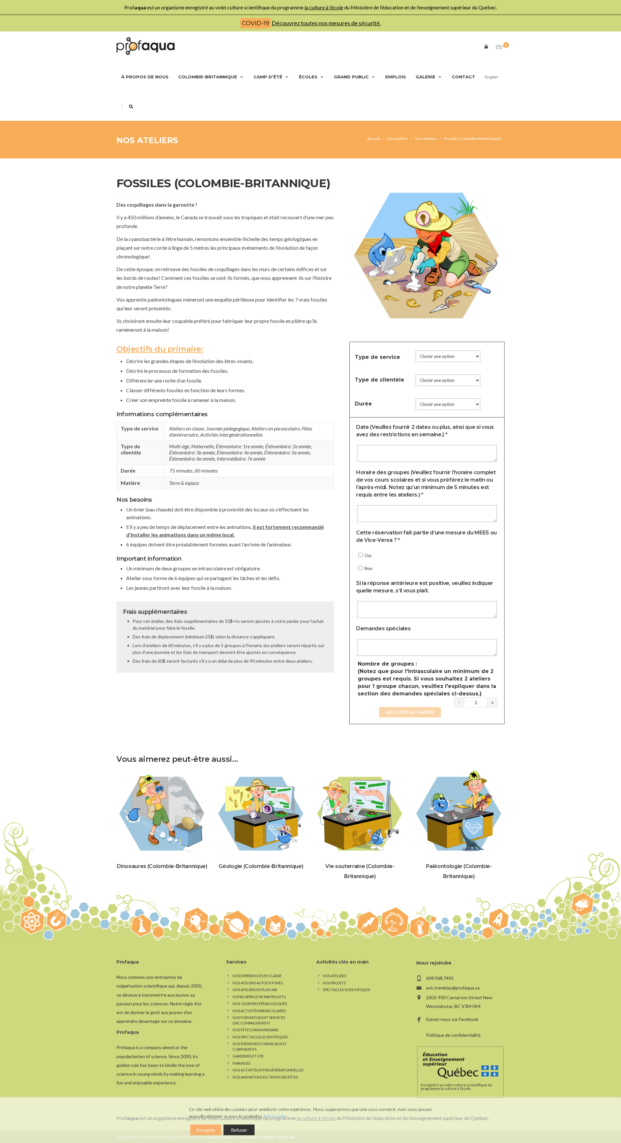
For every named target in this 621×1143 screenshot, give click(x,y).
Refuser (239, 1130)
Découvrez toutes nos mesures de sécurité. (326, 23)
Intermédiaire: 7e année (241, 458)
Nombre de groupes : (427, 679)
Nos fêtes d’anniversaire (255, 1030)
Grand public (351, 76)
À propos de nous (145, 76)
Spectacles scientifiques (346, 990)
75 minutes (180, 470)
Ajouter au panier (410, 712)
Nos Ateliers (147, 140)
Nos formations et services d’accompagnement (259, 1020)
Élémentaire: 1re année (239, 446)
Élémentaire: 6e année (192, 458)
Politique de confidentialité (453, 1035)
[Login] (484, 46)
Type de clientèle (379, 380)
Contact (463, 76)
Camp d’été (268, 76)
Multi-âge (179, 446)
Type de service (377, 357)
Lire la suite (275, 1116)
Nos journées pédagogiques (260, 1003)
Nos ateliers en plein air (255, 990)
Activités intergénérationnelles (231, 434)
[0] (497, 47)
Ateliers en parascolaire (275, 428)
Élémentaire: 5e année (287, 452)
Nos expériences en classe (257, 976)
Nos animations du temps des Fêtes (265, 1077)
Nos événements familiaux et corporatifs (260, 1046)
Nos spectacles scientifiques (260, 1037)
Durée (363, 404)
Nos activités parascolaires (259, 1011)
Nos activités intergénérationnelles (268, 1070)
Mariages (241, 1063)
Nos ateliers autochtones (258, 983)
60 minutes (206, 470)
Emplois (395, 76)
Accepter (205, 1130)
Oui (367, 555)
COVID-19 (255, 23)
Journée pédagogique (227, 428)
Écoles (308, 76)
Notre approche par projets (259, 997)
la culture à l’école (323, 7)
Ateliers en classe (186, 428)
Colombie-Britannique (207, 76)
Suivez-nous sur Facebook (452, 1019)
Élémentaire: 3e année (192, 452)
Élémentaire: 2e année (288, 446)
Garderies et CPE (248, 1056)
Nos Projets (334, 983)
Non (368, 568)
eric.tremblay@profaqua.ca (453, 987)
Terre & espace (184, 483)
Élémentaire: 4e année (239, 452)
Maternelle (202, 446)
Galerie (425, 76)
